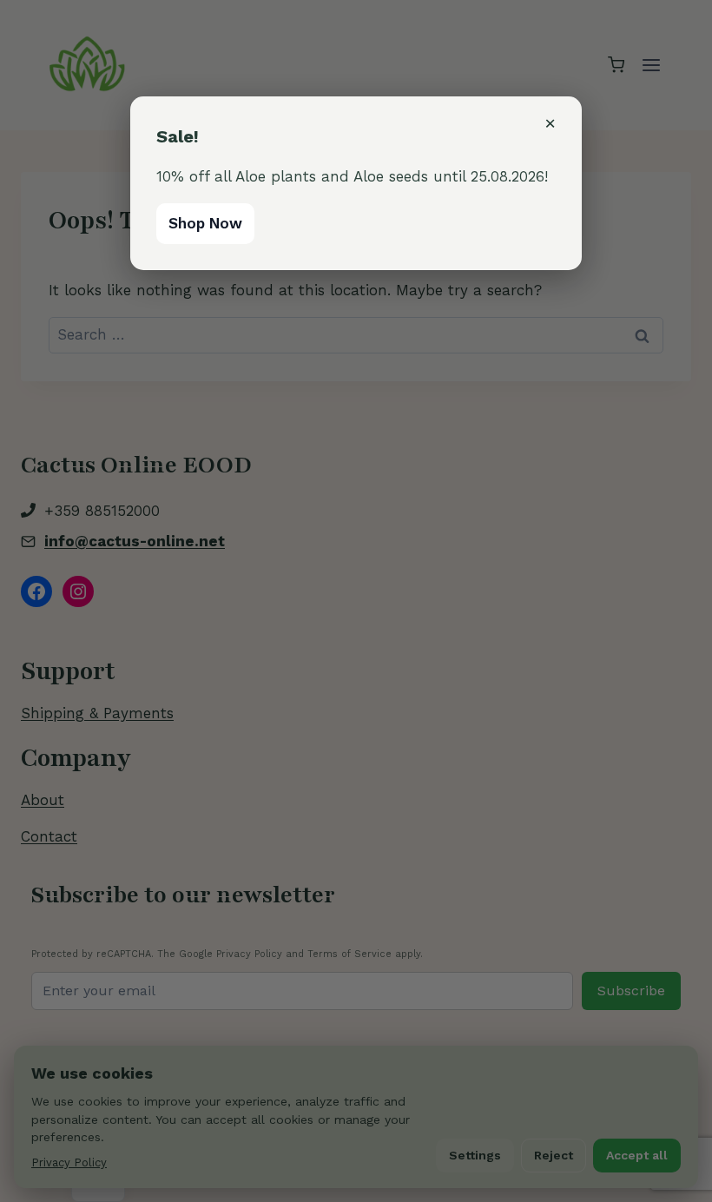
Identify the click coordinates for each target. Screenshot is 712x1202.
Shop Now (205, 223)
